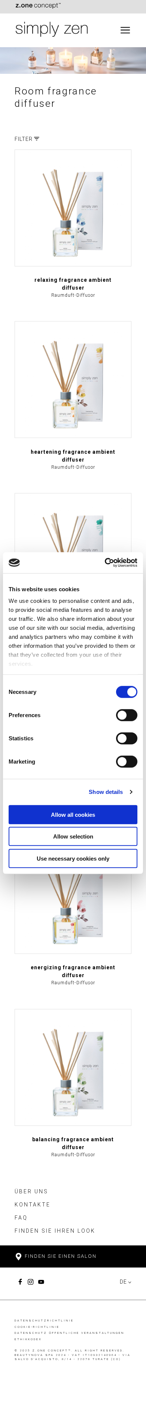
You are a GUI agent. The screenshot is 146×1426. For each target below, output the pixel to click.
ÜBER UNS (31, 1191)
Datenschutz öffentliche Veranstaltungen (69, 1333)
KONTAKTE (33, 1205)
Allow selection (73, 836)
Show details (106, 792)
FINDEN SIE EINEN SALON (60, 1256)
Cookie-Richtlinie (37, 1327)
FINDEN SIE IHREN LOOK (55, 1231)
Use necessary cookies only (73, 858)
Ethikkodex (28, 1339)
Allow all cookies (73, 814)
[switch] (126, 715)
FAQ (21, 1218)
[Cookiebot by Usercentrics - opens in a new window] (105, 563)
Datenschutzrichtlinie (44, 1320)
